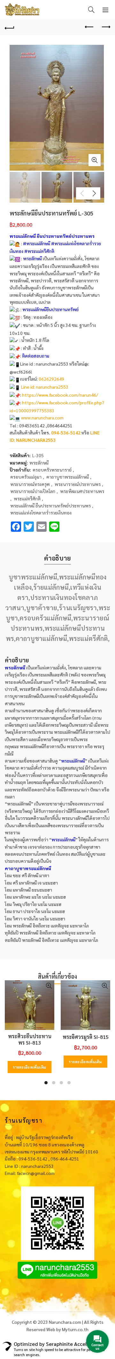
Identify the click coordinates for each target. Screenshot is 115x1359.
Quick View (48, 985)
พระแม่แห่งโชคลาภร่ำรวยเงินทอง (41, 512)
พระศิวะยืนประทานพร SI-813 (29, 1039)
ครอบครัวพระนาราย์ (52, 470)
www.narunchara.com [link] (42, 417)
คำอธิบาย (57, 558)
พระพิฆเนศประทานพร (82, 491)
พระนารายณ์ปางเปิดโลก (32, 491)
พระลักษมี (39, 462)
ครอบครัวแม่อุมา (26, 477)
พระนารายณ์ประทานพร (78, 484)
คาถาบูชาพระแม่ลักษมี (67, 477)
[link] (60, 395)
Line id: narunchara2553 (44, 387)
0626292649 (51, 379)
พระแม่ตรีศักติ (27, 498)
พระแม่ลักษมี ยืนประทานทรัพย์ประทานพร (50, 505)
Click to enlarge (94, 160)
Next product (105, 27)
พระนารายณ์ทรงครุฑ (30, 484)
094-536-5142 (65, 432)
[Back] (10, 27)
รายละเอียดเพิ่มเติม (29, 1067)
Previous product (89, 27)
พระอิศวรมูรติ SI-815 (86, 1037)
